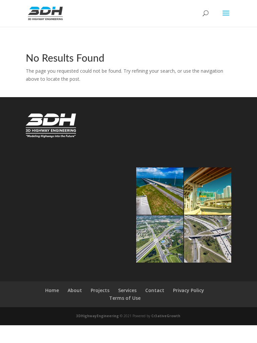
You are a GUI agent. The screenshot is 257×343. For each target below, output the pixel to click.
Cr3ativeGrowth (165, 316)
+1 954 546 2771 (151, 129)
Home (52, 290)
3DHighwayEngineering (97, 316)
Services (127, 290)
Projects (100, 290)
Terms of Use (125, 298)
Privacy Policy (188, 290)
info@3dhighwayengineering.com (170, 138)
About (75, 290)
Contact (154, 290)
